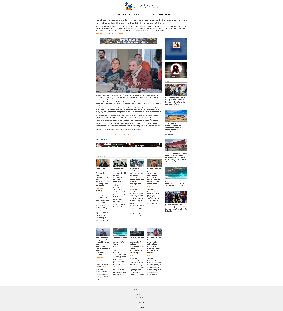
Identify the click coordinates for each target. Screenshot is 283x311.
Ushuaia (130, 135)
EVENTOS (160, 14)
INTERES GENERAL (127, 14)
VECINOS (153, 14)
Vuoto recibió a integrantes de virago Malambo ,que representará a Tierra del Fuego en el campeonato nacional (103, 246)
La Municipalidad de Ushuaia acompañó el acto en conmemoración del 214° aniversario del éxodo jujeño (137, 245)
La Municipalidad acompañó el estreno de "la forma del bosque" (120, 242)
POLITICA (146, 14)
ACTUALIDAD (116, 14)
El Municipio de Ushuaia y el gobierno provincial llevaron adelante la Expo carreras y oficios (176, 101)
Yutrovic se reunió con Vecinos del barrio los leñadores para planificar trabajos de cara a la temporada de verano (102, 177)
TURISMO (167, 14)
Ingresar (146, 290)
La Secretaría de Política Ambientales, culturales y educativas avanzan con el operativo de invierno (154, 245)
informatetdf (121, 33)
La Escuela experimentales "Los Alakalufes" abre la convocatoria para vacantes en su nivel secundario (173, 128)
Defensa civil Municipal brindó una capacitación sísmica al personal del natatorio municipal (120, 175)
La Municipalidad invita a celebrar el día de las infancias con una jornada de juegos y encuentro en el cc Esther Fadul (176, 157)
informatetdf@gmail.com (141, 297)
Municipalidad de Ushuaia (121, 135)
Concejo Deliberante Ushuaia (107, 135)
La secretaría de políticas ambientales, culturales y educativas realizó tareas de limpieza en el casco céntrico (154, 176)
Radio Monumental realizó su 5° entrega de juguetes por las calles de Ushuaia (176, 208)
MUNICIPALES (137, 14)
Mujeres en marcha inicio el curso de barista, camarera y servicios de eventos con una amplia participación (137, 176)
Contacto (136, 290)
